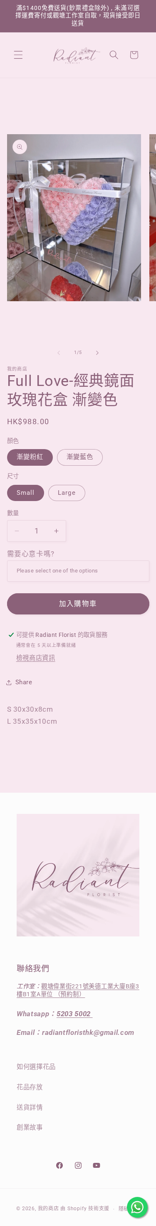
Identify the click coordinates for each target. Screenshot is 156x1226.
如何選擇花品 (36, 1067)
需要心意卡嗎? (31, 554)
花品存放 (30, 1087)
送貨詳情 (30, 1107)
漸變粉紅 (30, 457)
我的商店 (48, 1209)
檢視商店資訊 (35, 658)
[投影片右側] (97, 353)
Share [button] (23, 682)
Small (26, 492)
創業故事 (30, 1127)
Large (67, 492)
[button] (18, 55)
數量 (13, 513)
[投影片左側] (59, 353)
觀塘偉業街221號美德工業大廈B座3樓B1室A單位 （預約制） (78, 990)
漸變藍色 (80, 457)
